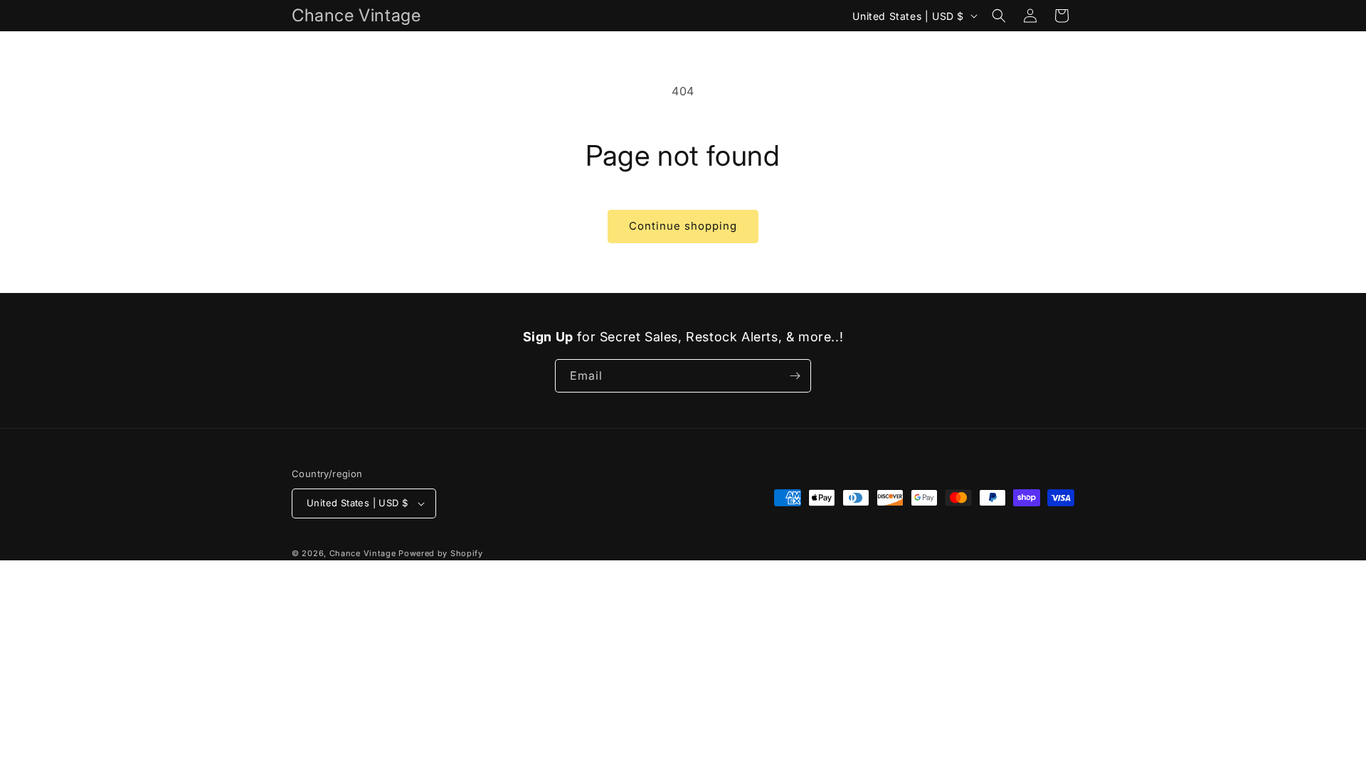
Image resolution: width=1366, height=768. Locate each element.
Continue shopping (683, 226)
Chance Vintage (362, 553)
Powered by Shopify (440, 553)
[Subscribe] (794, 376)
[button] (999, 15)
